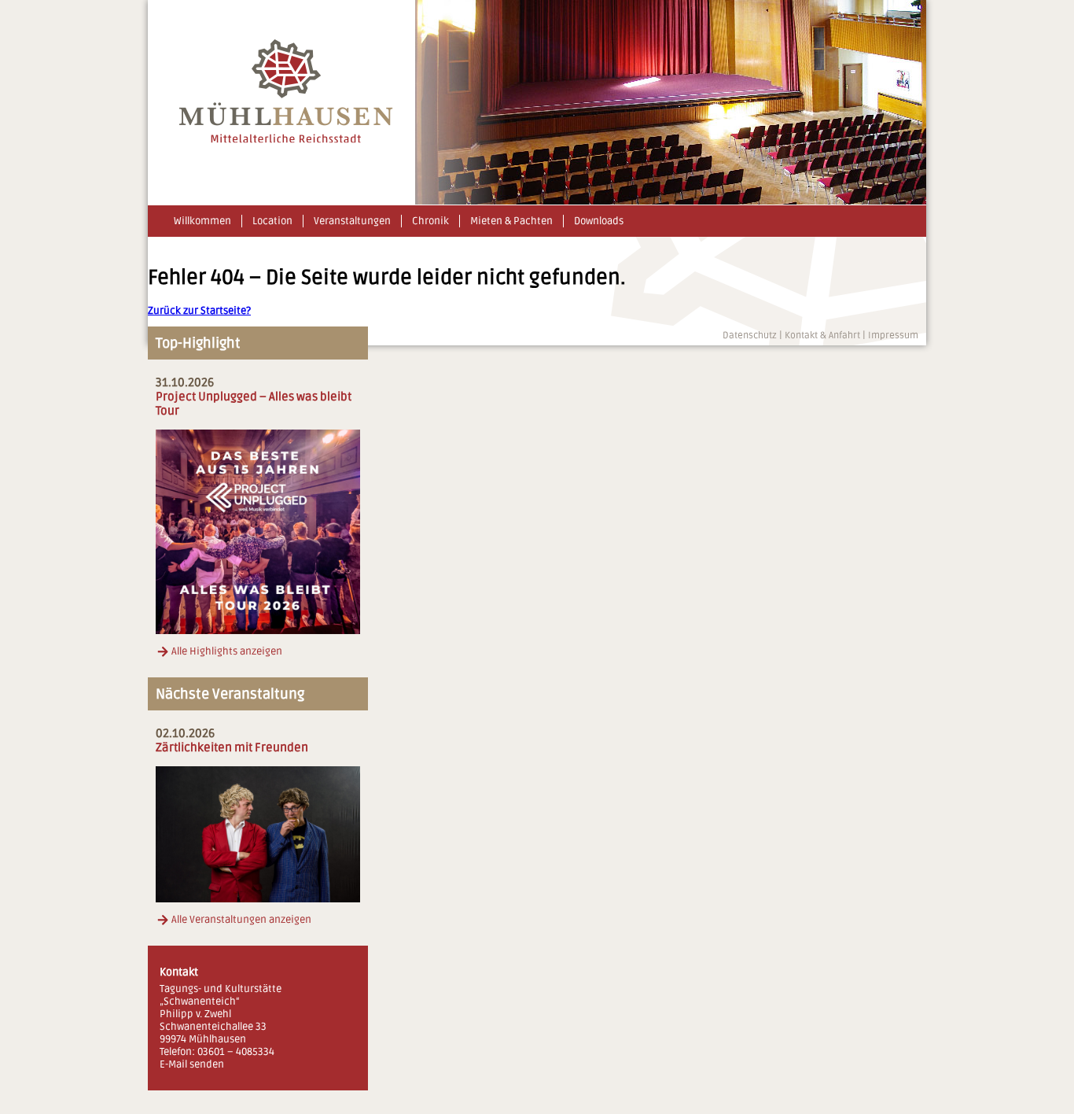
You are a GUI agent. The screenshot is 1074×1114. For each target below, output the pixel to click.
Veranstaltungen (352, 221)
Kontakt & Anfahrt (822, 335)
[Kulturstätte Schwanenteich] (286, 140)
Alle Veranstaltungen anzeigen (241, 919)
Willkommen (202, 221)
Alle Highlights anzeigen (226, 651)
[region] (670, 102)
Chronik (430, 221)
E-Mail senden (192, 1064)
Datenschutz (750, 335)
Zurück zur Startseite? (199, 310)
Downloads (598, 221)
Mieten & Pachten (511, 221)
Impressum (893, 335)
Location (272, 221)
